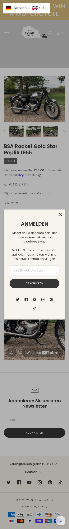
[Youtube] (34, 299)
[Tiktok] (34, 308)
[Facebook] (26, 299)
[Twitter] (17, 299)
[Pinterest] (51, 299)
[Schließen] (60, 214)
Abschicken (34, 283)
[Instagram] (43, 299)
